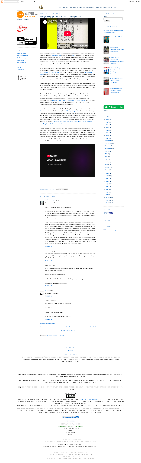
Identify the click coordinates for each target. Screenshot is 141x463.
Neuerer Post (43, 327)
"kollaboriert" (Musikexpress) (51, 72)
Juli (106, 154)
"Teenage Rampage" (72, 111)
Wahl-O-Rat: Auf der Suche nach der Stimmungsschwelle (112, 31)
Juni (106, 156)
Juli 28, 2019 (49, 319)
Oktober (107, 146)
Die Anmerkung (21, 58)
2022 (107, 130)
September (108, 148)
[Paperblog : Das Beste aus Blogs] (109, 214)
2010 (107, 195)
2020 (107, 135)
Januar (107, 170)
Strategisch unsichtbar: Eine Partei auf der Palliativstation (115, 90)
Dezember (108, 140)
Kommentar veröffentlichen (47, 324)
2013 (107, 187)
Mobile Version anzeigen (68, 330)
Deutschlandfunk (56, 55)
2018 (107, 173)
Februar (107, 167)
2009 (107, 197)
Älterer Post (92, 327)
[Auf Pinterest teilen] (67, 189)
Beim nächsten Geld (22, 55)
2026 (107, 119)
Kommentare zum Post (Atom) (55, 336)
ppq (46, 290)
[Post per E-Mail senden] (56, 189)
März (106, 164)
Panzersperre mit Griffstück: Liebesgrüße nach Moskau (116, 49)
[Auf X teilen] (63, 189)
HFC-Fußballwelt (22, 62)
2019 (107, 138)
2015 (107, 181)
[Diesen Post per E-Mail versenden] (59, 189)
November (108, 143)
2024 (107, 125)
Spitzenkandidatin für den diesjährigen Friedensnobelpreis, (68, 100)
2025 (107, 122)
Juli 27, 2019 (49, 246)
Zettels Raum (20, 69)
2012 (107, 189)
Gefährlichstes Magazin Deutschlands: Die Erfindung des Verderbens (115, 71)
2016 (107, 179)
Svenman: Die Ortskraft (115, 37)
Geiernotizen (20, 60)
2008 (107, 200)
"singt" (74, 55)
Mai (106, 159)
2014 (107, 184)
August (107, 151)
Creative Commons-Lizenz (90, 399)
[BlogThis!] (61, 189)
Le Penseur (20, 65)
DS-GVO (70, 350)
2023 (107, 127)
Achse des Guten (21, 53)
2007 (107, 203)
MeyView (19, 67)
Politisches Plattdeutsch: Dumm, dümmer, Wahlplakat (116, 80)
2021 (107, 133)
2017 (107, 176)
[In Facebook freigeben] (65, 189)
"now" (41, 111)
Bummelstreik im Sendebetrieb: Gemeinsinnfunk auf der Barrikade (116, 60)
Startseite (68, 327)
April (106, 162)
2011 (107, 192)
